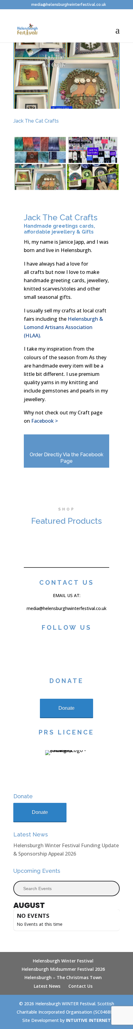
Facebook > (44, 420)
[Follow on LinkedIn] (103, 651)
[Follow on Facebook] (35, 651)
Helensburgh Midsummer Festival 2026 (63, 969)
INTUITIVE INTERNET (88, 1020)
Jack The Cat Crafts (36, 121)
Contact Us (80, 986)
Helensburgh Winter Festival (63, 961)
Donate (66, 708)
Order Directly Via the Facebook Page (66, 458)
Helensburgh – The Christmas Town (63, 977)
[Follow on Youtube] (89, 651)
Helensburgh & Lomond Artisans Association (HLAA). (63, 327)
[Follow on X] (75, 651)
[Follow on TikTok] (48, 651)
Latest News (47, 986)
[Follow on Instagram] (62, 651)
